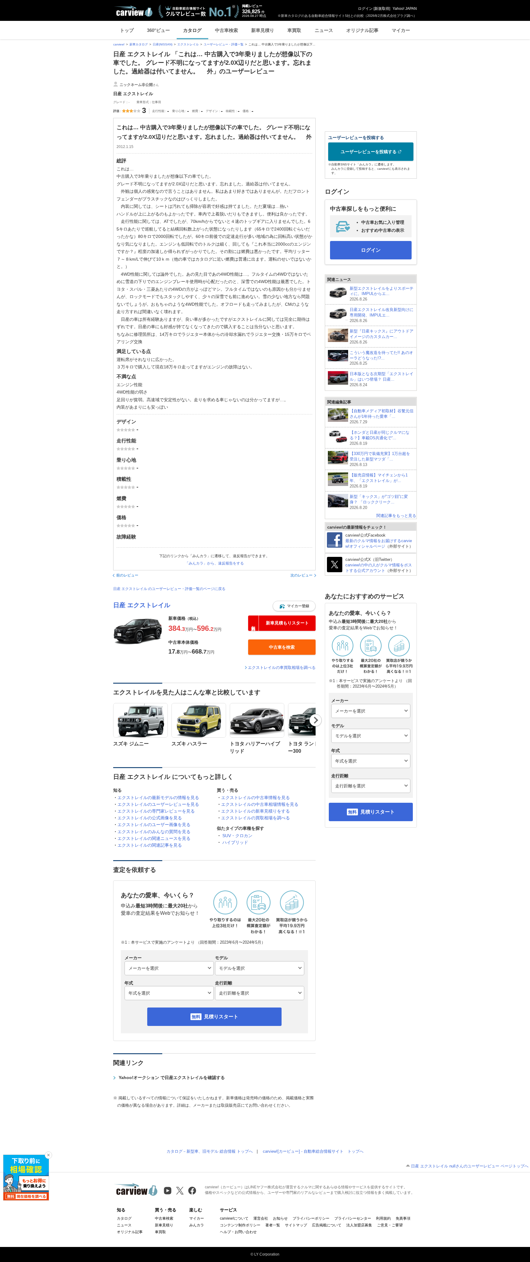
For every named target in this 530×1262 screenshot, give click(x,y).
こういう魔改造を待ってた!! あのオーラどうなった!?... (381, 358)
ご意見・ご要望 (390, 1225)
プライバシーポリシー (311, 1218)
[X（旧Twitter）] (180, 1191)
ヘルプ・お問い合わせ (238, 1232)
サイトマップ (296, 1225)
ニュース (324, 30)
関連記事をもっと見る (396, 515)
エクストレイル (188, 44)
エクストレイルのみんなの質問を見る (153, 831)
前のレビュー (127, 575)
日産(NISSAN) (162, 44)
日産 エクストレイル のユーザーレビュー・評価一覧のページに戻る (169, 589)
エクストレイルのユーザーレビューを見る (158, 804)
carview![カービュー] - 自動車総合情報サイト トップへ (313, 1151)
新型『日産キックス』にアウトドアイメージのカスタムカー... (381, 336)
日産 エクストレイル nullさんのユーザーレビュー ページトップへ (469, 1166)
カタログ (192, 30)
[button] (294, 606)
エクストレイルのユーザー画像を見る (153, 824)
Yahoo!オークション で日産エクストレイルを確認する (172, 1077)
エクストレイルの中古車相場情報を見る (259, 804)
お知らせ (280, 1218)
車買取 (294, 30)
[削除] (48, 1155)
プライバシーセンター (352, 1218)
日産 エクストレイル (141, 605)
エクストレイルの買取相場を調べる (255, 817)
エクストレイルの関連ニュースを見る (153, 838)
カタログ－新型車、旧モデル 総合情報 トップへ (210, 1151)
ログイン (365, 8)
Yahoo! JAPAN (405, 8)
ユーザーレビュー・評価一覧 (224, 44)
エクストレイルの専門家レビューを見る (156, 811)
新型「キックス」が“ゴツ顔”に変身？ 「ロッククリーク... (379, 502)
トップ (127, 30)
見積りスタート (221, 1016)
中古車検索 (226, 30)
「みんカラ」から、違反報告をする (214, 563)
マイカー (401, 30)
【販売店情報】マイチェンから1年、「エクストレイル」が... (379, 480)
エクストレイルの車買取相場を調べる (282, 667)
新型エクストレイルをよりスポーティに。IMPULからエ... (381, 294)
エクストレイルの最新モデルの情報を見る (158, 797)
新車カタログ (138, 44)
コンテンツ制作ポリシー (240, 1225)
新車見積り (262, 30)
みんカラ (196, 1225)
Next (315, 720)
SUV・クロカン (237, 835)
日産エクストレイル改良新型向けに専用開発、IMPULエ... (381, 315)
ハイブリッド (235, 842)
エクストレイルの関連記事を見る (149, 845)
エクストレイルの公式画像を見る (149, 817)
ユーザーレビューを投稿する (369, 151)
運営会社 (260, 1218)
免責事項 (403, 1218)
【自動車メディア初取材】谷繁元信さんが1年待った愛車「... (381, 416)
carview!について (234, 1218)
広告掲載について (326, 1225)
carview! (119, 44)
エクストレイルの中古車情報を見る (255, 797)
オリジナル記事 (362, 30)
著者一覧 (272, 1225)
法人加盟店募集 (359, 1225)
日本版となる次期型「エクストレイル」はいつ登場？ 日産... (381, 379)
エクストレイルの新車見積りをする (255, 811)
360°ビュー (158, 30)
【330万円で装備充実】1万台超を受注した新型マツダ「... (380, 459)
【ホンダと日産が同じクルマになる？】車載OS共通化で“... (379, 438)
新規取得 (381, 8)
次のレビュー (301, 575)
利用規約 (383, 1218)
